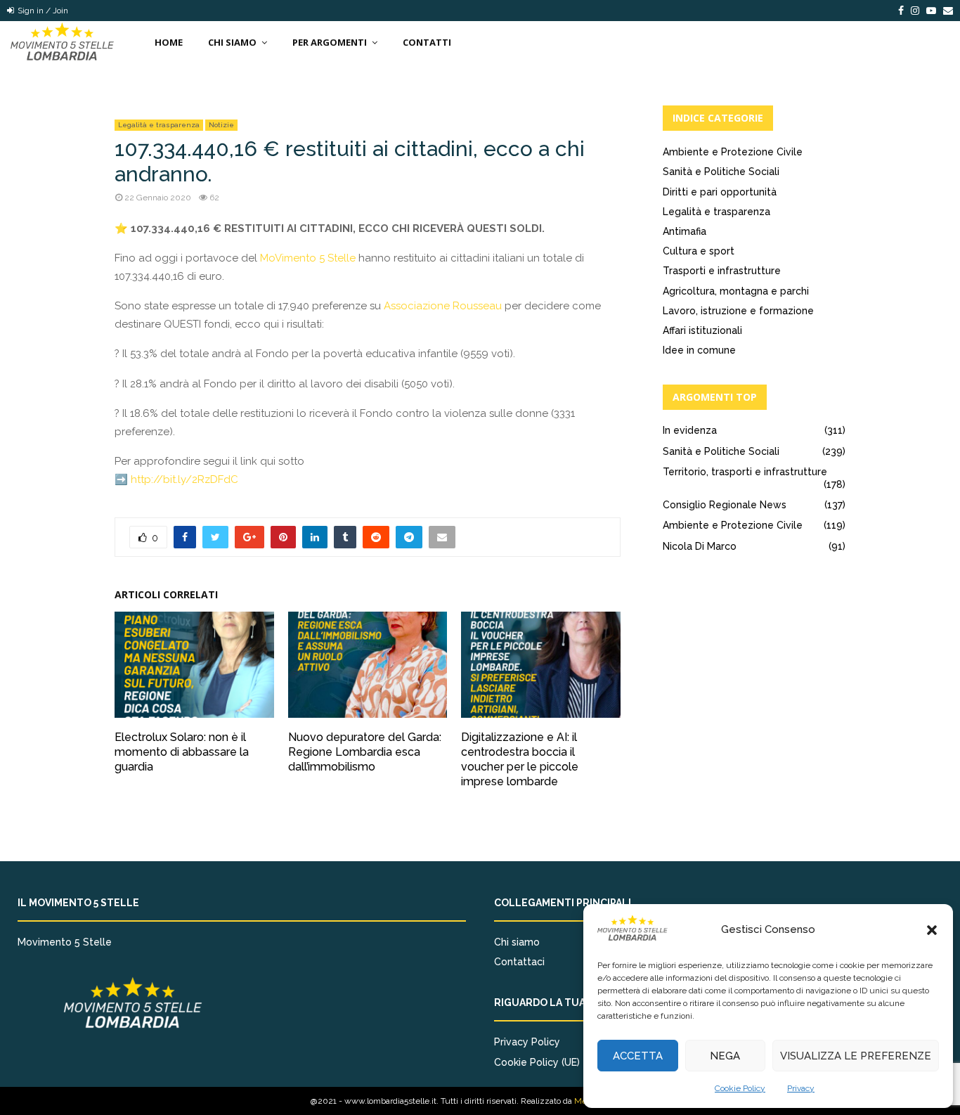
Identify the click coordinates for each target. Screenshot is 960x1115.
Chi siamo (517, 942)
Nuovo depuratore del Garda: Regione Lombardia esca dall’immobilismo (364, 751)
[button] (932, 930)
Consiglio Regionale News (724, 504)
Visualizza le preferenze (855, 1056)
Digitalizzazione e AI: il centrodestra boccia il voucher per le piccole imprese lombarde (519, 758)
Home (169, 42)
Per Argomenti (329, 42)
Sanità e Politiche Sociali (721, 171)
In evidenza (690, 430)
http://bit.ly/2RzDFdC (184, 479)
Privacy (801, 1088)
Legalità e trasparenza (159, 125)
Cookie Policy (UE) (537, 1062)
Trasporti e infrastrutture (722, 270)
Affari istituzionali (702, 330)
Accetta (638, 1056)
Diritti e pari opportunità (720, 192)
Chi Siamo (232, 42)
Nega (725, 1056)
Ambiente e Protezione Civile (733, 151)
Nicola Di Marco (700, 546)
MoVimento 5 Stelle (308, 258)
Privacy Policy (527, 1042)
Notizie (221, 125)
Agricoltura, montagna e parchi (736, 291)
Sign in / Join (41, 10)
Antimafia (684, 231)
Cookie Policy (740, 1088)
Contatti (427, 42)
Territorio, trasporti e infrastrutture (745, 471)
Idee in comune (699, 350)
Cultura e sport (698, 251)
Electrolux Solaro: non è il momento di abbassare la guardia (182, 751)
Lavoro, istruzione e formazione (738, 310)
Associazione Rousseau (443, 305)
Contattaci (519, 961)
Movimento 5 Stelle (65, 942)
